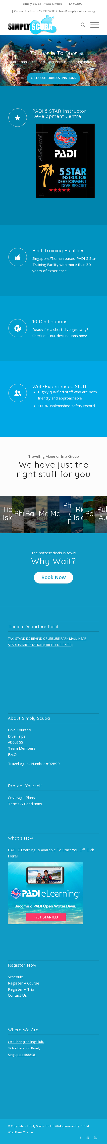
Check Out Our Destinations (53, 78)
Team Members (22, 748)
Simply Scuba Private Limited (42, 3)
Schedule (15, 976)
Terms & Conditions (25, 803)
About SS (15, 742)
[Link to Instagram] (88, 1138)
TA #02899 (75, 3)
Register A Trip (21, 989)
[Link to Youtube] (95, 1138)
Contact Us (17, 995)
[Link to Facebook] (80, 1138)
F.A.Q (12, 754)
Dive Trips (17, 736)
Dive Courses (19, 729)
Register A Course (23, 983)
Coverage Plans (21, 797)
